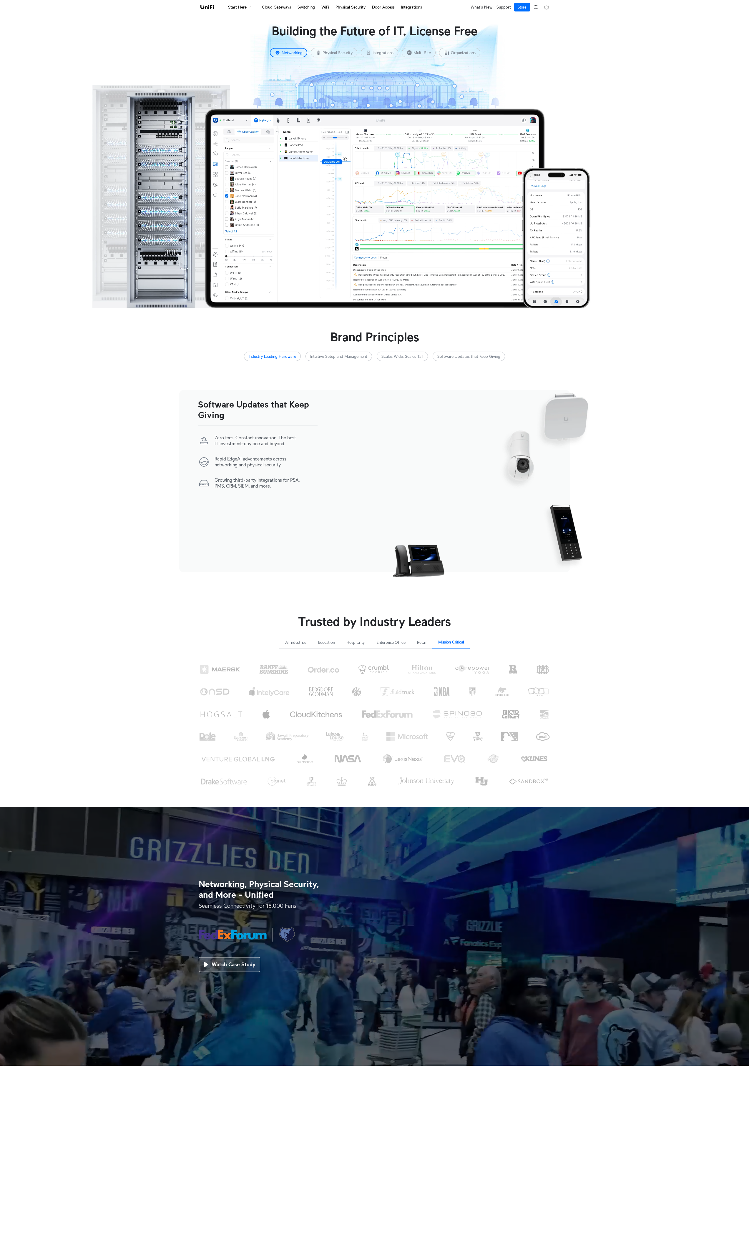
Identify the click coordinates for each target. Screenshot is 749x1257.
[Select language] (536, 7)
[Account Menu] (546, 7)
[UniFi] (207, 7)
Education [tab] (326, 642)
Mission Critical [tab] (451, 642)
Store (522, 7)
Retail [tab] (421, 642)
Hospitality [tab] (355, 642)
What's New (481, 7)
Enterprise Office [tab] (390, 642)
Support (503, 7)
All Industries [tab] (295, 642)
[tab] (288, 52)
